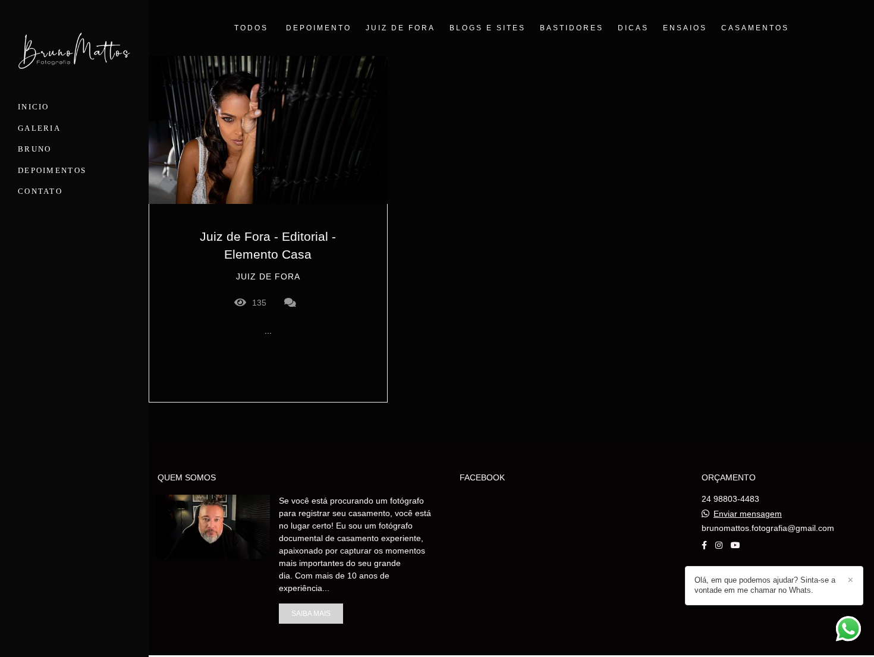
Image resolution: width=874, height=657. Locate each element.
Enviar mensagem (747, 514)
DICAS (633, 28)
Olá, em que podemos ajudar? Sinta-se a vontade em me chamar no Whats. (764, 585)
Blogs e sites (487, 28)
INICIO (33, 106)
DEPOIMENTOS (52, 170)
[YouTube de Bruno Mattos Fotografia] (735, 545)
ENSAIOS (685, 28)
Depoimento (318, 28)
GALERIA (39, 128)
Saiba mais (311, 613)
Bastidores (571, 28)
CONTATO (40, 191)
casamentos (755, 28)
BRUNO (35, 148)
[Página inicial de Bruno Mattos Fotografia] (74, 52)
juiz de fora (400, 28)
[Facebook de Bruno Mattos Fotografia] (704, 545)
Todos (251, 28)
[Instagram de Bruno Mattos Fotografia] (718, 545)
